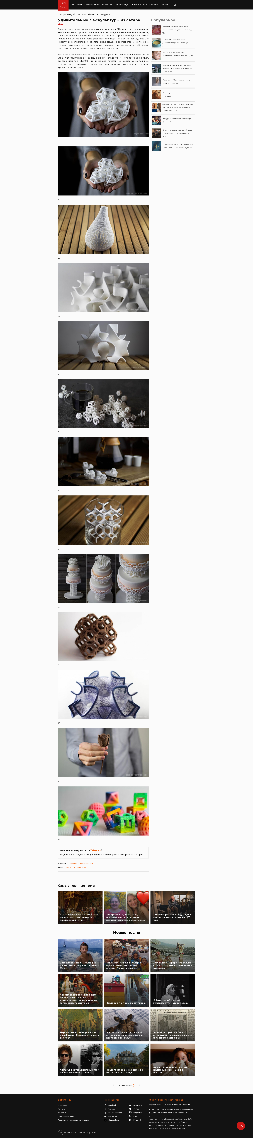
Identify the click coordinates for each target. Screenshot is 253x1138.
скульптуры (79, 867)
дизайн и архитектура (95, 14)
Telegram (95, 850)
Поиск (182, 5)
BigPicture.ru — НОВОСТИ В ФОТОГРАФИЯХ (169, 1105)
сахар (68, 867)
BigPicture (75, 14)
